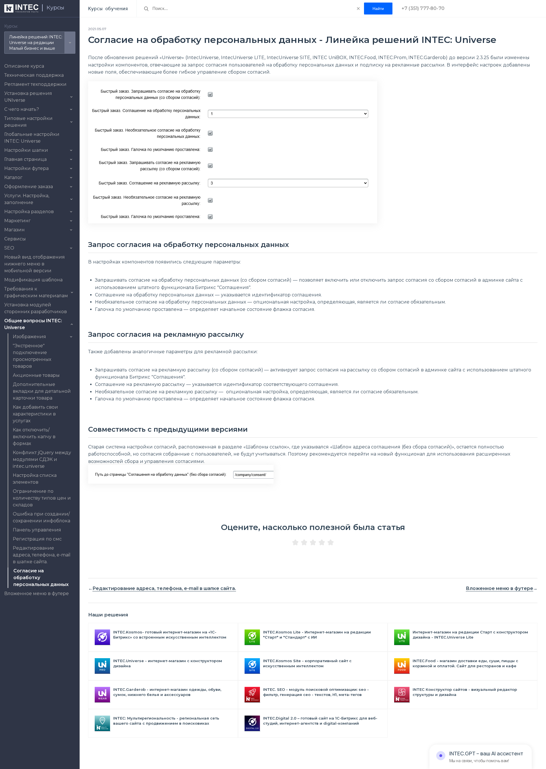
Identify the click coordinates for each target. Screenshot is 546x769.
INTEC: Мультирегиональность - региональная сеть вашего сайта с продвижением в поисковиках (166, 721)
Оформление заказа (28, 186)
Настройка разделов (29, 211)
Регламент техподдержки (35, 84)
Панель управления (37, 530)
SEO (9, 248)
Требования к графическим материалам (36, 292)
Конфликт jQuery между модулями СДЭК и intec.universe (42, 459)
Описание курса (24, 66)
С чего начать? (21, 109)
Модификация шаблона (33, 279)
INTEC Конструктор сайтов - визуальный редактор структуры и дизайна (465, 692)
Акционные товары (36, 375)
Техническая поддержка (34, 75)
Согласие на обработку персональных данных (41, 577)
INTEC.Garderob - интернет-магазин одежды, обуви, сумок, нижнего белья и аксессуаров (167, 692)
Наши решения (108, 615)
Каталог (13, 177)
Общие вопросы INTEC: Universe (33, 324)
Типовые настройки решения (28, 122)
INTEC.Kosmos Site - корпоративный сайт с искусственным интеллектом (307, 663)
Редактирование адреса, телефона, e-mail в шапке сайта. (42, 554)
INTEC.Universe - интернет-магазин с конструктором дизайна (167, 663)
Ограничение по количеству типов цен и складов (42, 498)
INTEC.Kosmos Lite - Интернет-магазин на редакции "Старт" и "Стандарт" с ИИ (317, 634)
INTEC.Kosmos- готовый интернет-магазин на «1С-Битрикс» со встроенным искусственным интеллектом (169, 634)
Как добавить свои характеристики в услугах (35, 413)
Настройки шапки (26, 150)
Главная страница (25, 159)
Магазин (14, 229)
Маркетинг (17, 220)
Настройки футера (26, 168)
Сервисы (15, 239)
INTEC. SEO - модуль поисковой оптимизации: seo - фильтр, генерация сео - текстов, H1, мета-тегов (316, 692)
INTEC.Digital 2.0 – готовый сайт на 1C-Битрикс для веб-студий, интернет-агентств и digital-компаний (320, 721)
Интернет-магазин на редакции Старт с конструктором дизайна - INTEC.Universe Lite (470, 634)
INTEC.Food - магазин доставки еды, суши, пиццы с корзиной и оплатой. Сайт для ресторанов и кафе (465, 663)
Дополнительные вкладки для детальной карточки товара (42, 391)
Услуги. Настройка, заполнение (26, 199)
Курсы (55, 7)
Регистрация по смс (37, 539)
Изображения (29, 336)
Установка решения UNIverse (28, 97)
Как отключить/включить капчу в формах (34, 436)
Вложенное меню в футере (36, 593)
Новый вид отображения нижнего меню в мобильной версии (34, 263)
